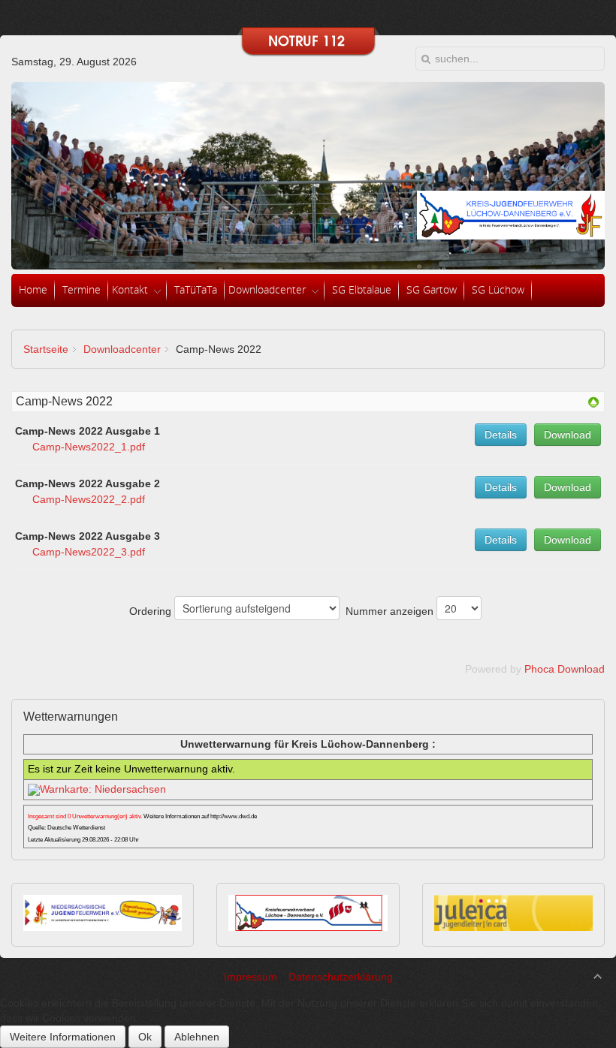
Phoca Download (564, 669)
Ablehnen (196, 1037)
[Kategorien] (593, 405)
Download (567, 435)
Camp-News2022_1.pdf (88, 447)
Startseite (45, 349)
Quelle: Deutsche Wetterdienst (66, 827)
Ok (145, 1037)
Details (501, 435)
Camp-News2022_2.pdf (88, 499)
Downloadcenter (122, 349)
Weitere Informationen (63, 1037)
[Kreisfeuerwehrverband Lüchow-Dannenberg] (307, 927)
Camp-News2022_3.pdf (88, 552)
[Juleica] (513, 927)
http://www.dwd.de (233, 816)
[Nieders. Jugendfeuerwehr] (102, 927)
